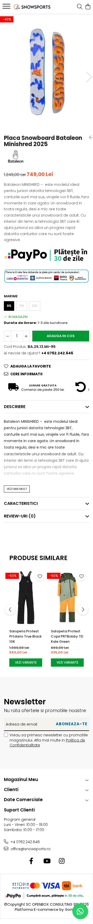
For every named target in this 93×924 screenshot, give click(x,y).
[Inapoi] (89, 137)
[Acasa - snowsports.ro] (32, 7)
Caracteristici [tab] (21, 503)
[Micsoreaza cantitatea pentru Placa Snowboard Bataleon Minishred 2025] (7, 336)
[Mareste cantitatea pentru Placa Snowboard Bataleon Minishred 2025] (26, 336)
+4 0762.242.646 (25, 842)
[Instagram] (61, 861)
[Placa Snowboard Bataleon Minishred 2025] (46, 72)
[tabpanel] (46, 72)
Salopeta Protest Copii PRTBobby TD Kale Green (67, 636)
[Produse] (7, 8)
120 (34, 305)
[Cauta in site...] (79, 7)
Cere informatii (26, 374)
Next (89, 77)
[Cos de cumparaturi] (87, 7)
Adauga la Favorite (30, 366)
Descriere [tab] (14, 407)
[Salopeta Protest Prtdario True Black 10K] (25, 597)
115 (21, 305)
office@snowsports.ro (30, 848)
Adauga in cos (61, 335)
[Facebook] (31, 861)
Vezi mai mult (17, 489)
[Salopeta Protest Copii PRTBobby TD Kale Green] (67, 597)
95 (9, 305)
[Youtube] (46, 861)
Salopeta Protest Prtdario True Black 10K (25, 636)
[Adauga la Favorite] (40, 576)
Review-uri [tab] (20, 516)
